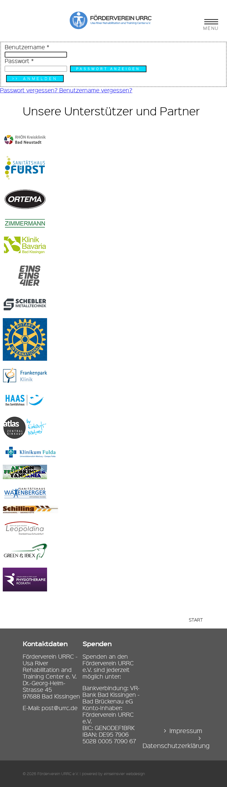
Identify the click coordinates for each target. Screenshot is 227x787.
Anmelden (40, 78)
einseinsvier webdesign (124, 774)
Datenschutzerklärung (176, 745)
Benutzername (27, 47)
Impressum (185, 730)
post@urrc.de (60, 708)
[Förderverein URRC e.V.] (113, 27)
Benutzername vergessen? (95, 90)
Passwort (19, 61)
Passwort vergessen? (29, 90)
